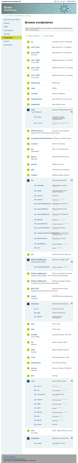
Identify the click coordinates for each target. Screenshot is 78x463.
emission (39, 399)
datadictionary (36, 99)
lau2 (32, 329)
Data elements (8, 30)
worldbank (35, 438)
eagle (38, 313)
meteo (39, 408)
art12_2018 (35, 52)
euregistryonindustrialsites (41, 138)
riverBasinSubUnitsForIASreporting (44, 233)
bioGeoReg (40, 185)
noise (33, 357)
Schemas (7, 34)
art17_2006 (35, 60)
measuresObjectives (43, 214)
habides (34, 175)
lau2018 (34, 335)
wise (33, 431)
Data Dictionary (19, 15)
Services (6, 41)
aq (32, 42)
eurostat (34, 144)
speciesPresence (42, 238)
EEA (12, 1)
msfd (33, 350)
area (38, 390)
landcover (35, 304)
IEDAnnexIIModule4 (38, 281)
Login (57, 1)
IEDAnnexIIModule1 (38, 260)
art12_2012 (35, 47)
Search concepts (49, 35)
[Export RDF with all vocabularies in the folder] (71, 112)
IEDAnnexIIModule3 (38, 273)
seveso (34, 368)
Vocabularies (8, 37)
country (39, 443)
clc (37, 309)
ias (32, 180)
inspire (33, 296)
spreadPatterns (41, 244)
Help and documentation (12, 19)
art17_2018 (35, 75)
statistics (39, 412)
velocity (39, 420)
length (39, 404)
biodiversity (35, 83)
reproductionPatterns (43, 228)
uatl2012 (39, 316)
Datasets (6, 23)
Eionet (12, 15)
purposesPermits (42, 223)
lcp (32, 342)
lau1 (32, 324)
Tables (6, 26)
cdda (33, 88)
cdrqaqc (39, 191)
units (38, 248)
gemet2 (34, 164)
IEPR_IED (35, 289)
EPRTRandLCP (37, 131)
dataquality (35, 104)
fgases (33, 157)
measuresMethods (42, 209)
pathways (40, 219)
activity (39, 117)
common (34, 93)
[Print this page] (61, 1)
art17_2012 (35, 68)
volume (39, 424)
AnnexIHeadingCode (43, 267)
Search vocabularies (33, 35)
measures (40, 199)
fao (32, 149)
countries (40, 195)
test (32, 376)
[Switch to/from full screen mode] (64, 1)
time (38, 416)
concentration (41, 394)
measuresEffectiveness (44, 203)
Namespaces (8, 45)
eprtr (33, 110)
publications (36, 363)
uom (33, 381)
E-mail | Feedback (10, 457)
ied (32, 254)
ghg (32, 170)
